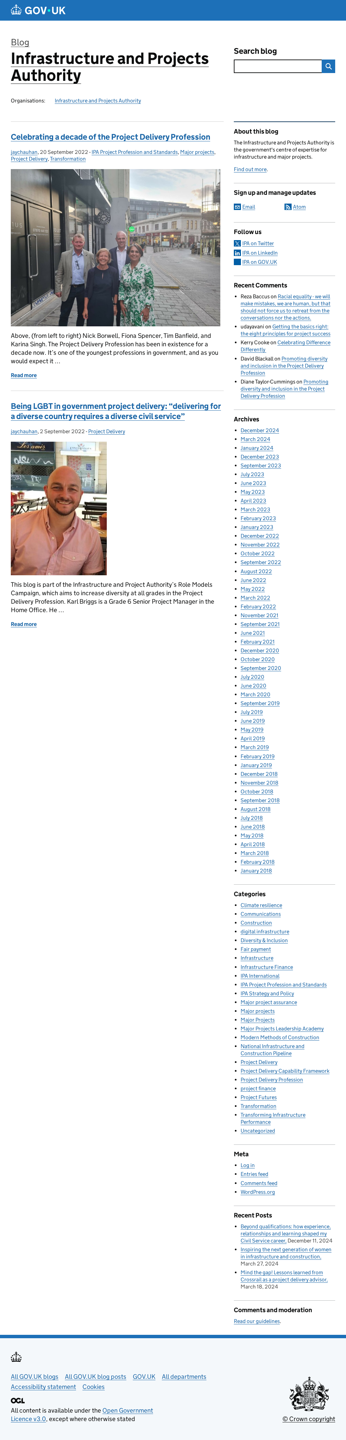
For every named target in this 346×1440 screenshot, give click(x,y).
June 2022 (253, 580)
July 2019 (252, 712)
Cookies (93, 1387)
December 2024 (260, 430)
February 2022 (258, 606)
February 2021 (258, 641)
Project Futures (259, 1097)
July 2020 (252, 677)
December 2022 (260, 536)
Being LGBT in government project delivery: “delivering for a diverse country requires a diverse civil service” (116, 411)
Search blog (255, 51)
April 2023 (253, 500)
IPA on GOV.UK (259, 262)
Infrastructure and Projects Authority (110, 66)
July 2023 (252, 474)
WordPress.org (258, 1192)
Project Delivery (29, 159)
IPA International (260, 976)
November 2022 (260, 544)
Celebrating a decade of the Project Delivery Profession (110, 137)
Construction (256, 923)
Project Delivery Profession (272, 1079)
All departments (184, 1376)
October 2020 (258, 659)
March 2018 (255, 853)
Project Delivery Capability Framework (285, 1071)
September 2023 (261, 465)
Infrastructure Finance (267, 967)
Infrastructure (257, 958)
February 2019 (258, 756)
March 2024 (255, 439)
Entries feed (254, 1174)
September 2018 (260, 800)
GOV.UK (144, 1376)
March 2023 (255, 509)
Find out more (250, 169)
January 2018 (256, 870)
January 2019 (256, 765)
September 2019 (260, 703)
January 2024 (257, 448)
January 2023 (257, 527)
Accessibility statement (43, 1387)
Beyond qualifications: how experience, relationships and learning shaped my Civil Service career (286, 1233)
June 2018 (253, 826)
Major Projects (258, 1020)
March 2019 (255, 747)
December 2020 (260, 650)
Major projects (197, 152)
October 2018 (257, 791)
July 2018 (252, 818)
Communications (261, 914)
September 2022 (261, 562)
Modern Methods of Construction (280, 1037)
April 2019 (253, 738)
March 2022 (255, 598)
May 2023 (253, 492)
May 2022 (253, 589)
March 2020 (255, 694)
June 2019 (253, 721)
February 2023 (258, 518)
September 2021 (260, 624)
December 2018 (259, 774)
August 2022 (256, 571)
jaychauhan (24, 152)
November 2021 (259, 615)
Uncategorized (258, 1131)
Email (248, 207)
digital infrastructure (265, 931)
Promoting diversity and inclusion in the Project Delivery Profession (284, 365)
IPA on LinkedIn (260, 253)
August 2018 (256, 809)
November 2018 (259, 783)
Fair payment (256, 949)
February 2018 (258, 862)
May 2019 (252, 729)
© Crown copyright (308, 1419)
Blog (20, 42)
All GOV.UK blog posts (95, 1376)
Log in (248, 1165)
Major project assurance (269, 1002)
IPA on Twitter (258, 243)
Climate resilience (261, 905)
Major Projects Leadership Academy (282, 1028)
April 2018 (253, 844)
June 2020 (253, 685)
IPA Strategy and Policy (267, 993)
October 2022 (258, 553)
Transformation (68, 159)
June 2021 (253, 633)
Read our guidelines (257, 1321)
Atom (299, 207)
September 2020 (261, 668)
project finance (258, 1088)
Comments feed (259, 1183)
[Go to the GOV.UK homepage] (38, 10)
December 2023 (260, 457)
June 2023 (253, 483)
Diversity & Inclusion (264, 940)
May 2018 (252, 835)
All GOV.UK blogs (34, 1376)
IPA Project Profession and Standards (135, 152)
